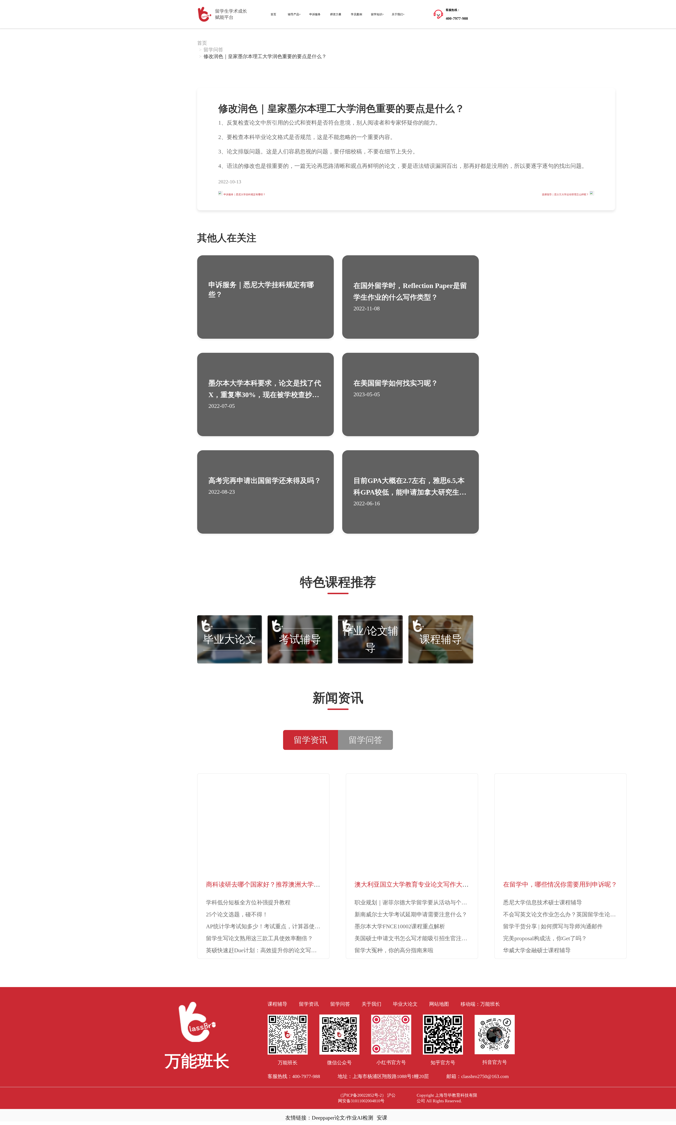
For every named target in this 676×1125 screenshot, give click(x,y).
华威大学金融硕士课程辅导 (537, 950)
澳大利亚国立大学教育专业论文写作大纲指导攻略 (424, 884)
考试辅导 (300, 639)
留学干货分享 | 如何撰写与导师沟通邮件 (553, 926)
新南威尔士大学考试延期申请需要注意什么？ (411, 914)
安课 (382, 1118)
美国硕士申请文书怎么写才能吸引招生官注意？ (414, 938)
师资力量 (335, 14)
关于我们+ (398, 14)
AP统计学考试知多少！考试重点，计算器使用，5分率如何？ (281, 926)
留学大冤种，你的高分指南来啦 (394, 950)
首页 (273, 14)
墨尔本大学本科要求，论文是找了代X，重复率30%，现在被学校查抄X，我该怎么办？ (264, 394)
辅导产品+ (294, 14)
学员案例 (356, 14)
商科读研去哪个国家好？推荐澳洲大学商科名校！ (275, 884)
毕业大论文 (229, 639)
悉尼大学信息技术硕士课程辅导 (542, 902)
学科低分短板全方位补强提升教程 (248, 902)
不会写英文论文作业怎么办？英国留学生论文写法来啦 (570, 914)
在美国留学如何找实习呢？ (395, 383)
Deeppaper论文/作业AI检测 (342, 1118)
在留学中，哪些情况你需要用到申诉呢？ (560, 884)
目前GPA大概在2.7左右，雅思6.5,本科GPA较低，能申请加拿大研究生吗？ (409, 492)
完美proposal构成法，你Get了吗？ (545, 938)
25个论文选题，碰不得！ (237, 914)
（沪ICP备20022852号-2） (362, 1095)
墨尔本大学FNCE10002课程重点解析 (400, 926)
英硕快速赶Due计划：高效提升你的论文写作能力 (267, 950)
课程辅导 (441, 639)
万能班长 (490, 1004)
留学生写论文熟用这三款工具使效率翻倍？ (259, 938)
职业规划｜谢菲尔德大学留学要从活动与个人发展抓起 (422, 902)
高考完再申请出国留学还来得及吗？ (264, 481)
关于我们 (371, 1004)
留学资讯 (309, 1004)
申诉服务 (315, 14)
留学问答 (213, 49)
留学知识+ (377, 14)
